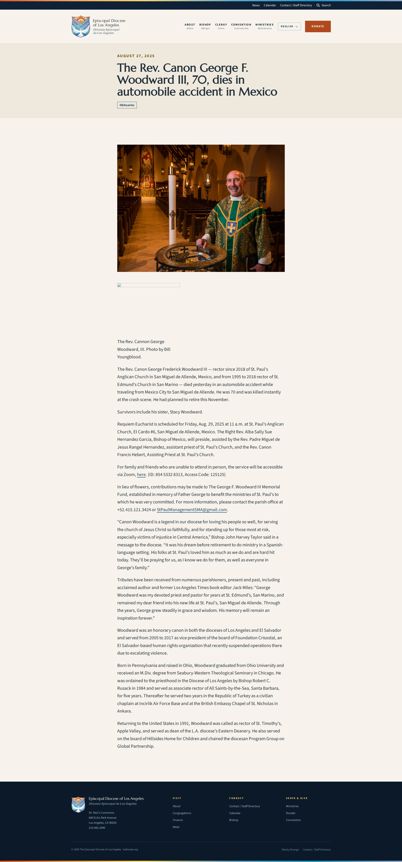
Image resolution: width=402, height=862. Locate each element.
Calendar (270, 5)
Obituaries (127, 105)
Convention (293, 820)
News (256, 5)
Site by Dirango (290, 850)
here (141, 474)
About (176, 806)
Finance (178, 820)
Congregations (182, 813)
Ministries (292, 806)
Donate (318, 26)
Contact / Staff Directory (296, 5)
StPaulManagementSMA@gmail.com (192, 509)
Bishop (233, 820)
